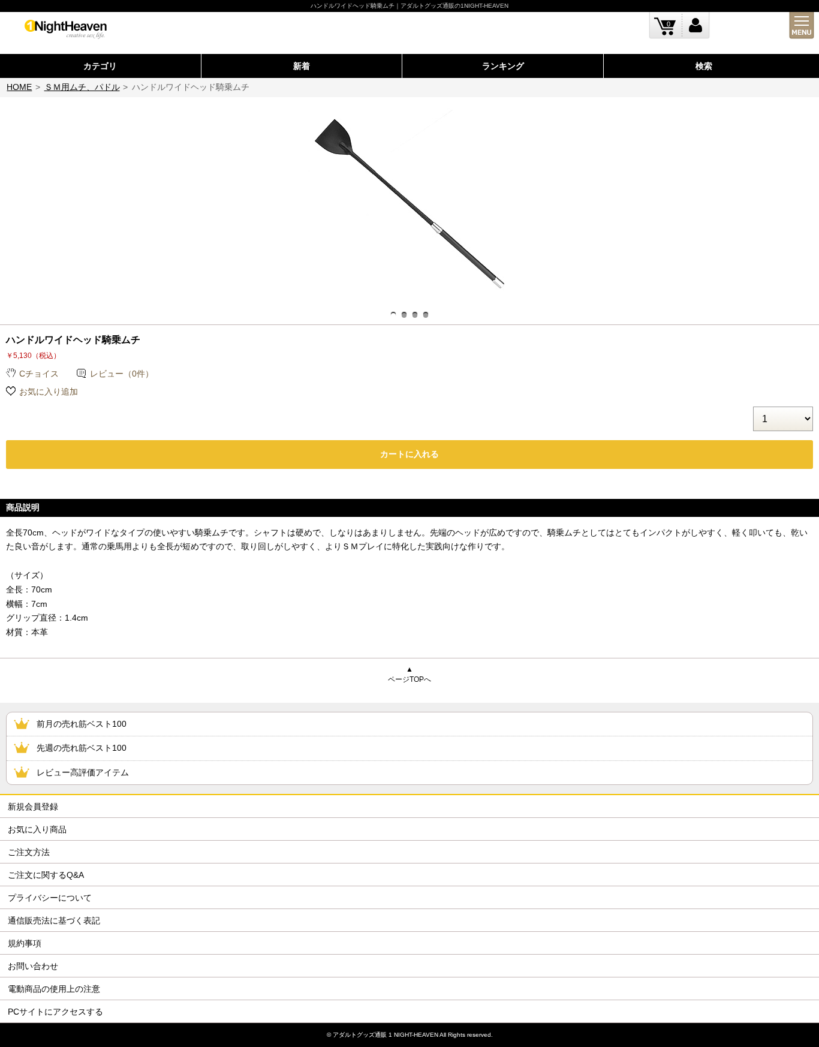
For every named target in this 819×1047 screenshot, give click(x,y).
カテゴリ (100, 66)
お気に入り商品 (37, 829)
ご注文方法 (29, 852)
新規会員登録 (33, 806)
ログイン (696, 25)
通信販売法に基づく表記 (54, 920)
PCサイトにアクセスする (55, 1011)
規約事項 (24, 943)
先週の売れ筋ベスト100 (82, 748)
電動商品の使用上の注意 (54, 989)
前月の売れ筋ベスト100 (82, 724)
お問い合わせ (33, 966)
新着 (301, 66)
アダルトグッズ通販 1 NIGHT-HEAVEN (385, 1034)
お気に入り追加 (48, 391)
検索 (703, 66)
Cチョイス (39, 373)
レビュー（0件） (121, 373)
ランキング (503, 66)
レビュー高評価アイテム (83, 772)
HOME (19, 87)
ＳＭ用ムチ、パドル (82, 87)
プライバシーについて (50, 897)
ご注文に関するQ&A (46, 875)
